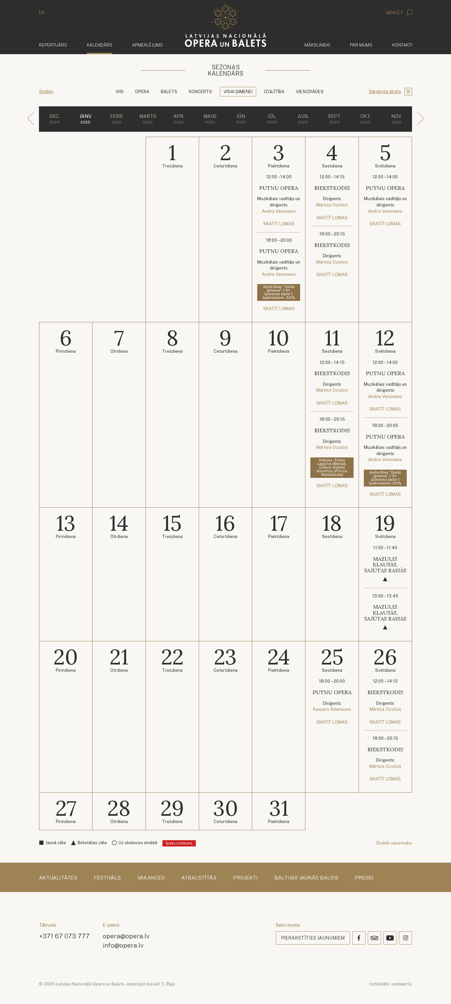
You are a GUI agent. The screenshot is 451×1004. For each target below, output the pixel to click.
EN (42, 12)
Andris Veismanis (279, 211)
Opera (142, 91)
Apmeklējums (147, 45)
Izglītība (274, 91)
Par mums (361, 45)
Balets (169, 91)
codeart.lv (402, 984)
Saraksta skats (385, 91)
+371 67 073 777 (64, 936)
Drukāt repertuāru (394, 843)
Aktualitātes (58, 877)
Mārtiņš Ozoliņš (332, 204)
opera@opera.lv (126, 936)
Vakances (151, 877)
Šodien (46, 91)
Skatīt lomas (279, 223)
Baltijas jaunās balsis (306, 877)
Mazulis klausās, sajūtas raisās (385, 565)
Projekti (245, 877)
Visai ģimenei (238, 91)
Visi (119, 91)
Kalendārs (99, 45)
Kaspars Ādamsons (332, 709)
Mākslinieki (317, 45)
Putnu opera (278, 188)
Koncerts (200, 91)
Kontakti (402, 45)
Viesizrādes (310, 91)
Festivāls (107, 877)
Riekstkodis (332, 188)
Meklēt (395, 12)
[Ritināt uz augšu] (436, 989)
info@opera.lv (123, 945)
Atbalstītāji (199, 877)
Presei (364, 877)
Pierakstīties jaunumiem (313, 938)
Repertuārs (53, 45)
